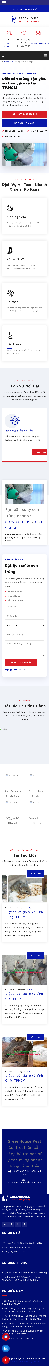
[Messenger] (5, 1337)
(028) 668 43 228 (23, 1247)
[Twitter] (5, 1224)
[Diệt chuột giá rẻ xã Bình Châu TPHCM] (24, 1052)
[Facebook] (11, 1224)
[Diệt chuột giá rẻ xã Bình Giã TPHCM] (24, 970)
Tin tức (29, 908)
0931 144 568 (9, 47)
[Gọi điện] (5, 1360)
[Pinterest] (24, 1224)
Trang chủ (8, 62)
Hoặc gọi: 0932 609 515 (15, 670)
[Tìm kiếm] (5, 55)
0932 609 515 (9, 43)
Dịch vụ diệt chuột (19, 431)
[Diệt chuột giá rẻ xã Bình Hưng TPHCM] (24, 888)
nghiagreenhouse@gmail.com (24, 1182)
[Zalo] (5, 1349)
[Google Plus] (18, 1224)
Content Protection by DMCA (24, 1361)
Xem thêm (13, 944)
